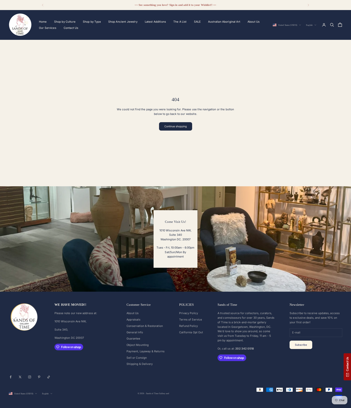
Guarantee (133, 338)
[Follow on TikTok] (48, 377)
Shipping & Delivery (140, 364)
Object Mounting (138, 345)
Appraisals (133, 319)
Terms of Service (190, 319)
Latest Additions (155, 21)
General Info (135, 332)
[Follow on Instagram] (29, 377)
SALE (197, 21)
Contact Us (71, 28)
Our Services (47, 28)
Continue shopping (175, 126)
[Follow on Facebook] (10, 377)
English (309, 25)
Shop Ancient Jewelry (122, 21)
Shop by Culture (65, 21)
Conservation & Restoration (145, 326)
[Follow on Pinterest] (39, 377)
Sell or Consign (137, 357)
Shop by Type (92, 21)
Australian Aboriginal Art (224, 21)
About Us (254, 21)
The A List (180, 21)
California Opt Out (191, 332)
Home (43, 21)
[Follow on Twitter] (20, 377)
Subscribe (301, 344)
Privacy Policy (188, 313)
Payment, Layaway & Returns (146, 351)
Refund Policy (188, 326)
